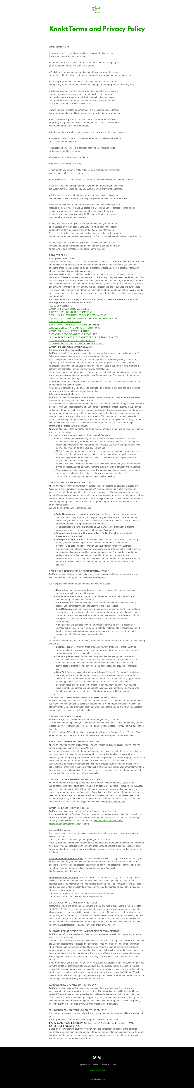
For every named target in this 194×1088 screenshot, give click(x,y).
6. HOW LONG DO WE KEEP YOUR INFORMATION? (74, 325)
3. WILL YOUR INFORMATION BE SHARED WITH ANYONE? (78, 315)
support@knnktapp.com (79, 271)
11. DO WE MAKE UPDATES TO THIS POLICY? (72, 340)
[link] (97, 9)
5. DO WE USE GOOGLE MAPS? (65, 321)
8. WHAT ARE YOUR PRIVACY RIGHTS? (69, 331)
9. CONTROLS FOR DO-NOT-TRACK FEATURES (73, 334)
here (85, 726)
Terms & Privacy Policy (97, 1070)
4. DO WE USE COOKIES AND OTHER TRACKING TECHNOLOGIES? (83, 318)
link (54, 729)
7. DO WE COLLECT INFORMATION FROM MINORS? (75, 328)
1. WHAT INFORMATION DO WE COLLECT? (70, 309)
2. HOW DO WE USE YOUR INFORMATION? (70, 312)
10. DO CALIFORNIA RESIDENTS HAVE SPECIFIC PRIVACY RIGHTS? (83, 337)
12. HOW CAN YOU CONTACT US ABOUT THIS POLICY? (77, 344)
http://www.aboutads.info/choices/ (64, 871)
